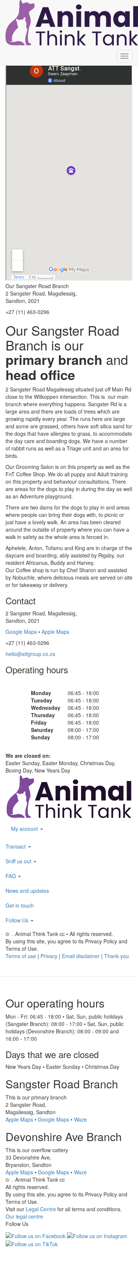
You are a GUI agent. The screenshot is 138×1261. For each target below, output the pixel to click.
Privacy (48, 956)
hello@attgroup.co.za (30, 653)
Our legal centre (24, 1216)
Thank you (116, 956)
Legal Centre (41, 1209)
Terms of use (21, 956)
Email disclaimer (81, 956)
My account (25, 828)
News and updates (27, 890)
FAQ (11, 876)
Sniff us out (19, 861)
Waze (80, 1119)
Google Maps (21, 631)
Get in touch (20, 905)
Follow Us (18, 920)
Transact (16, 846)
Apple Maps (55, 631)
